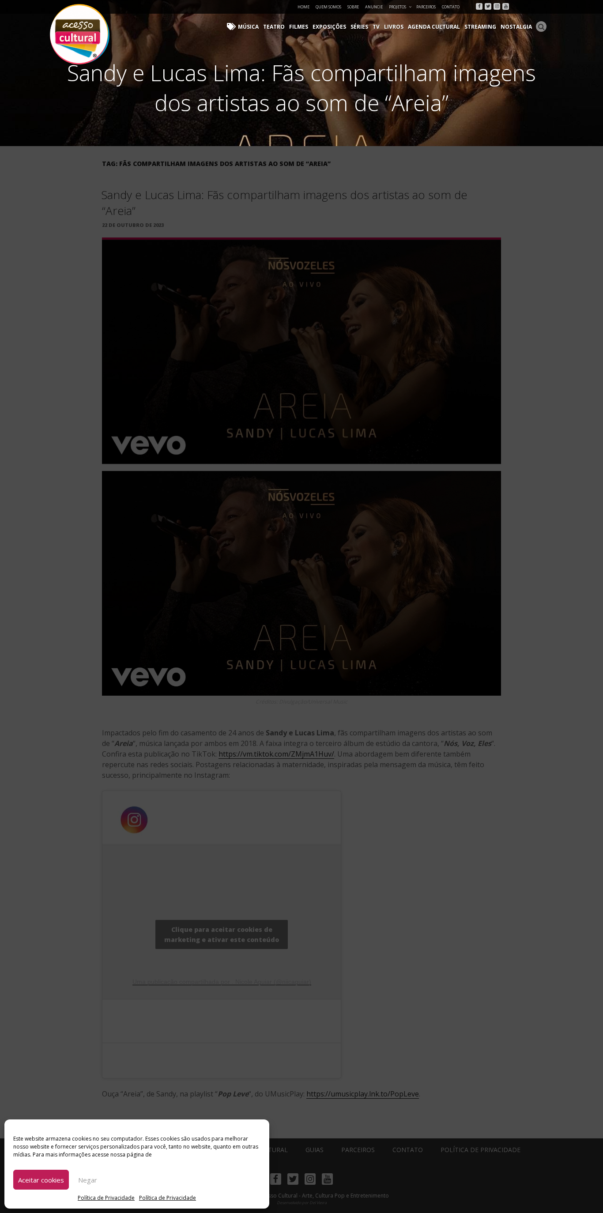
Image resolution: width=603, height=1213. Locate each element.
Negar (87, 1179)
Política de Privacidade (106, 1198)
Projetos (397, 7)
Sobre (353, 7)
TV (376, 26)
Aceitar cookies (41, 1179)
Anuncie (374, 7)
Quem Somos (328, 7)
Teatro (274, 26)
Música (248, 26)
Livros (393, 26)
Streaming (480, 26)
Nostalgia (516, 26)
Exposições (329, 26)
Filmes (298, 26)
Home (303, 7)
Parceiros (426, 7)
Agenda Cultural (434, 26)
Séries (359, 26)
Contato (451, 7)
